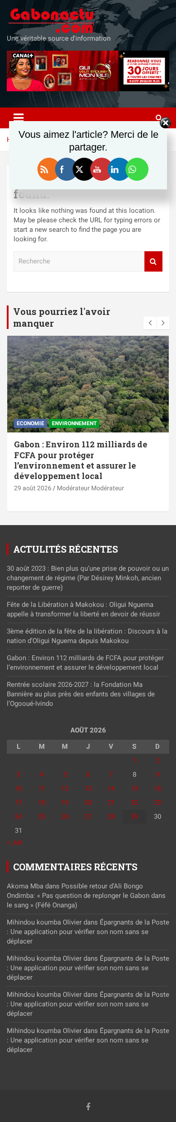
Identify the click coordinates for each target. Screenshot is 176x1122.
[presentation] (150, 323)
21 (111, 802)
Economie (30, 423)
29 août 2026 (32, 488)
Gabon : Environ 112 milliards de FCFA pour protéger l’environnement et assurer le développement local (80, 460)
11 (41, 788)
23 (157, 802)
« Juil (15, 842)
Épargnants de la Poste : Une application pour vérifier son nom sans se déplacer (88, 931)
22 (134, 802)
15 (134, 788)
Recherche (153, 261)
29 (134, 816)
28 (111, 816)
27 (88, 816)
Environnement (74, 423)
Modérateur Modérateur (90, 488)
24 (18, 816)
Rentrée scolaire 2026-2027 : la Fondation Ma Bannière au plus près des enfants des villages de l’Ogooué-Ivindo (81, 694)
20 (88, 802)
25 (41, 816)
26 (65, 816)
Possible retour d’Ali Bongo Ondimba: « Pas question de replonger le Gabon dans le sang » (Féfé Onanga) (86, 895)
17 (18, 802)
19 (65, 802)
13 (88, 788)
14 (111, 788)
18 (41, 802)
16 (157, 788)
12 (65, 788)
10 (18, 788)
